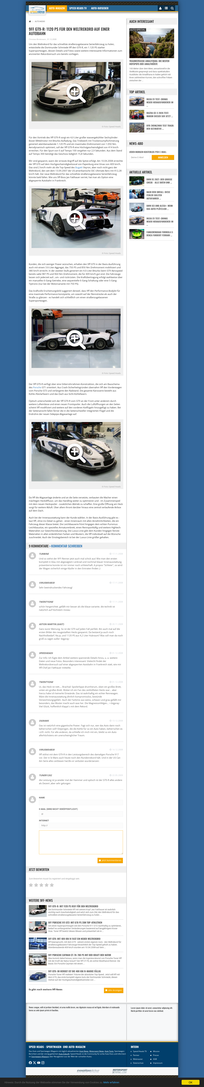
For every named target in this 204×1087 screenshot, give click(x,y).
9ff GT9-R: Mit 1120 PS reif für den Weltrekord (73, 906)
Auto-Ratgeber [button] (99, 8)
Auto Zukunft (64, 1054)
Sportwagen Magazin (40, 1056)
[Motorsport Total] (120, 1071)
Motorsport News (96, 1051)
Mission (156, 1051)
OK (190, 1082)
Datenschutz (138, 1063)
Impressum (157, 1063)
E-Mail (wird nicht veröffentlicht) (58, 809)
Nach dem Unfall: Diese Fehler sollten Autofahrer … (158, 195)
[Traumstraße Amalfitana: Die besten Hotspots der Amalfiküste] (151, 42)
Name (42, 797)
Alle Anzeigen (115, 990)
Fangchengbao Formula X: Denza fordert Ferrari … (160, 234)
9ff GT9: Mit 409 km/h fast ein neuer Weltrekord (74, 939)
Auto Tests (109, 1051)
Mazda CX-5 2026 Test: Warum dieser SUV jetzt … (160, 114)
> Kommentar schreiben (65, 546)
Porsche (37, 387)
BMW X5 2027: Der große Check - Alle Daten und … (159, 181)
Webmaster (138, 1059)
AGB (155, 1059)
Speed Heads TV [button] (78, 8)
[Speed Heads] (37, 10)
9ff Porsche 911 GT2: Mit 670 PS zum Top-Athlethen (75, 922)
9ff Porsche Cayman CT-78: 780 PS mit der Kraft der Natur (79, 955)
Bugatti (79, 167)
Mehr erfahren (111, 1082)
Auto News (83, 1051)
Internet (44, 820)
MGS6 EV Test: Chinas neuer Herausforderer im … (160, 102)
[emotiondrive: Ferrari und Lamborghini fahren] (88, 1071)
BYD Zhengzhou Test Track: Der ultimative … (160, 127)
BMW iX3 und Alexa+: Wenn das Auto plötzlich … (160, 207)
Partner (136, 1055)
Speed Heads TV (140, 1051)
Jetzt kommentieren (111, 860)
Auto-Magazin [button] (57, 8)
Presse (156, 1055)
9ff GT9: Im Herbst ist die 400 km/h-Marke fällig (74, 971)
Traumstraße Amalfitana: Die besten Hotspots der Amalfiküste (149, 62)
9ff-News (57, 989)
